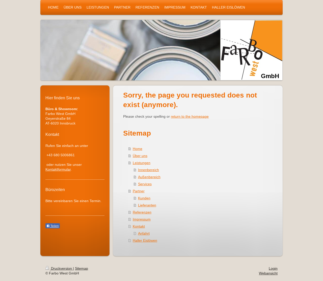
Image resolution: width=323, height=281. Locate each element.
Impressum (142, 219)
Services (145, 184)
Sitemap (81, 268)
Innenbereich (148, 170)
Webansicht (268, 273)
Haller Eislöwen (145, 240)
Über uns (140, 156)
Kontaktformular (58, 169)
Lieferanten (147, 205)
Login (273, 268)
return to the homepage (190, 116)
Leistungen (141, 163)
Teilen (54, 226)
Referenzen (142, 212)
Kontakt (139, 226)
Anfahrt (144, 233)
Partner (139, 191)
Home (137, 149)
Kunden (144, 198)
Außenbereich (149, 177)
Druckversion (61, 268)
